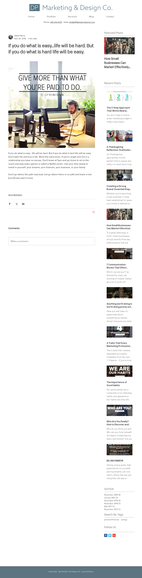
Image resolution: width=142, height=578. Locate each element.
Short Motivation (15, 195)
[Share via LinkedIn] (23, 203)
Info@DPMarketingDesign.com (82, 22)
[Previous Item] (108, 46)
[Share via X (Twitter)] (16, 203)
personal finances (111, 519)
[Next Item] (130, 46)
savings (124, 519)
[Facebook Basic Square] (105, 535)
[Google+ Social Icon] (114, 535)
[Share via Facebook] (9, 203)
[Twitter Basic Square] (109, 535)
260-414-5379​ (56, 22)
